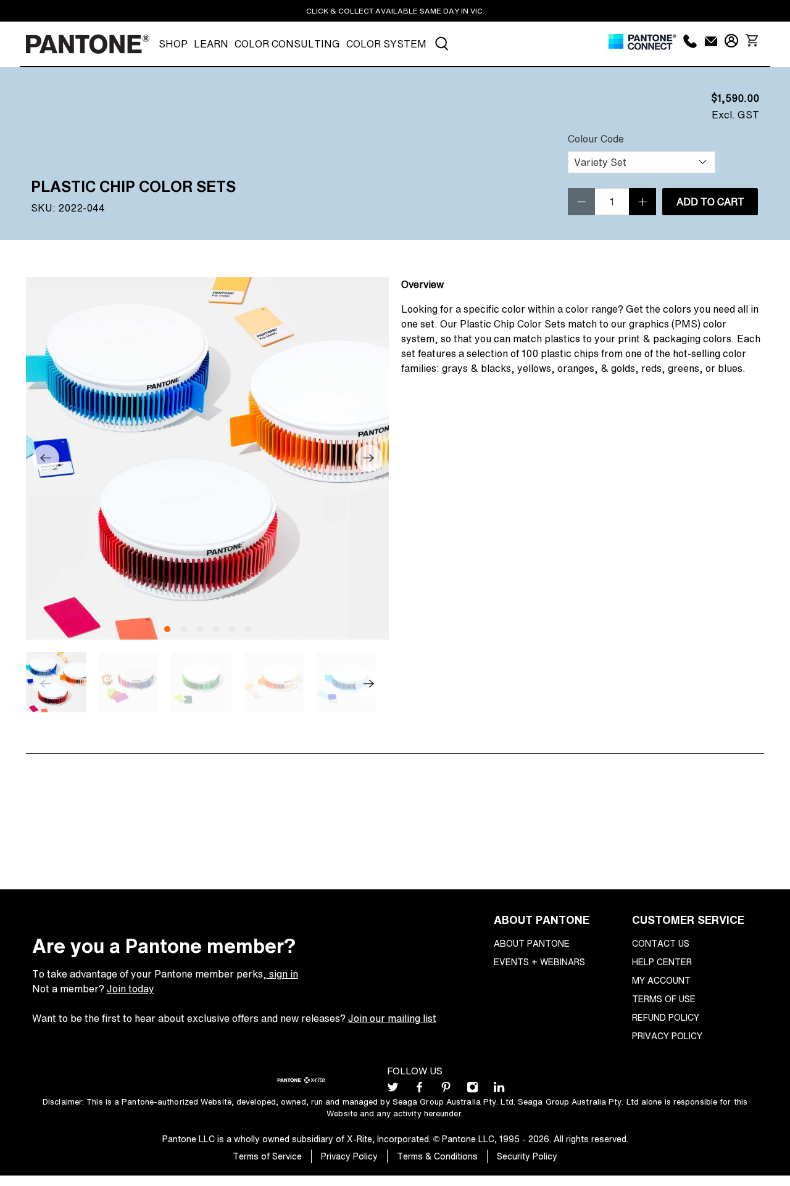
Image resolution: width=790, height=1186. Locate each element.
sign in (282, 973)
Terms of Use (664, 998)
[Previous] (45, 458)
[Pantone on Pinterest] (446, 1089)
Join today (130, 988)
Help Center (662, 961)
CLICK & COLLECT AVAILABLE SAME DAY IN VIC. (395, 10)
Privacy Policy (667, 1035)
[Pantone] (87, 44)
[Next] (369, 458)
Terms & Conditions (437, 1156)
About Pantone (532, 943)
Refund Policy (665, 1017)
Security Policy (527, 1156)
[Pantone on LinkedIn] (499, 1089)
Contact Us (660, 943)
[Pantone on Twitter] (393, 1089)
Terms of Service (267, 1156)
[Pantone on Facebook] (419, 1089)
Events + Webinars (539, 961)
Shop (173, 43)
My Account (661, 980)
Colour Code (596, 138)
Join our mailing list (392, 1018)
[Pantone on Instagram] (472, 1089)
